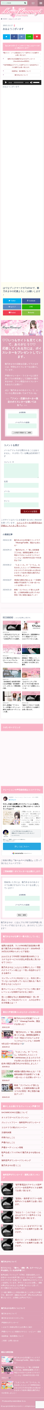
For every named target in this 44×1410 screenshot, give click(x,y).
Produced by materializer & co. (14, 1401)
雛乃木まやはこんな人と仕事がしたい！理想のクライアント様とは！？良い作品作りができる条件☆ (21, 970)
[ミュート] (31, 82)
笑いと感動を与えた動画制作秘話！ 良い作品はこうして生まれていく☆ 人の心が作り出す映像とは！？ (21, 1000)
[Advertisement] (22, 184)
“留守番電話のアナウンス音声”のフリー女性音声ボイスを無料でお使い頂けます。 (21, 66)
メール (7, 491)
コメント (9, 462)
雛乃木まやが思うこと (11, 1165)
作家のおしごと (8, 1137)
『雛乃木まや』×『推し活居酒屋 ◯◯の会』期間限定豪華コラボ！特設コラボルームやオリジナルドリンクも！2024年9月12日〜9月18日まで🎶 (27, 555)
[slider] (36, 82)
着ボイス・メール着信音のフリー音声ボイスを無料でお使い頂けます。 (21, 54)
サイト (7, 501)
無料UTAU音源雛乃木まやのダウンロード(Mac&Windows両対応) (21, 60)
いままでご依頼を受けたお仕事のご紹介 (16, 1327)
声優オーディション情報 (12, 1147)
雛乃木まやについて (21, 75)
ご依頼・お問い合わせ (10, 1341)
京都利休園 (6, 1132)
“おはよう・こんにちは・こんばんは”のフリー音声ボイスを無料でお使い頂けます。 (28, 1215)
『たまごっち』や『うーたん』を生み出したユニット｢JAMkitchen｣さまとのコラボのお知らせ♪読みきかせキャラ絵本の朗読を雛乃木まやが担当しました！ (27, 570)
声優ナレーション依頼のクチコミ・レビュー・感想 (21, 1331)
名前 (6, 481)
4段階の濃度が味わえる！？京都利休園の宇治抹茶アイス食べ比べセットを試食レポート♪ (27, 582)
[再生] (6, 82)
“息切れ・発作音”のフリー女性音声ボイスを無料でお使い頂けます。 (28, 1201)
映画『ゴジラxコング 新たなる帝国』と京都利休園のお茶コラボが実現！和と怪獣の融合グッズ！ (27, 592)
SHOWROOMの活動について (14, 1112)
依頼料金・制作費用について (21, 71)
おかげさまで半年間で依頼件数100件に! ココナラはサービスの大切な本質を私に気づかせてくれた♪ (21, 959)
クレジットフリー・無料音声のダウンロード (21, 1122)
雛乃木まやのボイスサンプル (12, 1318)
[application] (22, 82)
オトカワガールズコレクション (15, 1117)
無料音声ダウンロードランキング (16, 1160)
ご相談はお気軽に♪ (33, 3)
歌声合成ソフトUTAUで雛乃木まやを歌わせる (20, 1153)
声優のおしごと (8, 1142)
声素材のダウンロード (10, 1322)
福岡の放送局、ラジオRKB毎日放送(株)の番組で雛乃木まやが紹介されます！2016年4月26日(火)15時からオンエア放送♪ (20, 948)
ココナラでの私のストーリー (14, 1127)
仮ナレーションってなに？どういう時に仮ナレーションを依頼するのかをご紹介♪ (21, 990)
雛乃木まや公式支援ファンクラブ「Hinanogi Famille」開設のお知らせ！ (27, 542)
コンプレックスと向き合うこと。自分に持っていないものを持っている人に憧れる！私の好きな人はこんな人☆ (21, 981)
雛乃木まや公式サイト (18, 1406)
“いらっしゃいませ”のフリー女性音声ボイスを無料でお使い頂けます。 (28, 1229)
